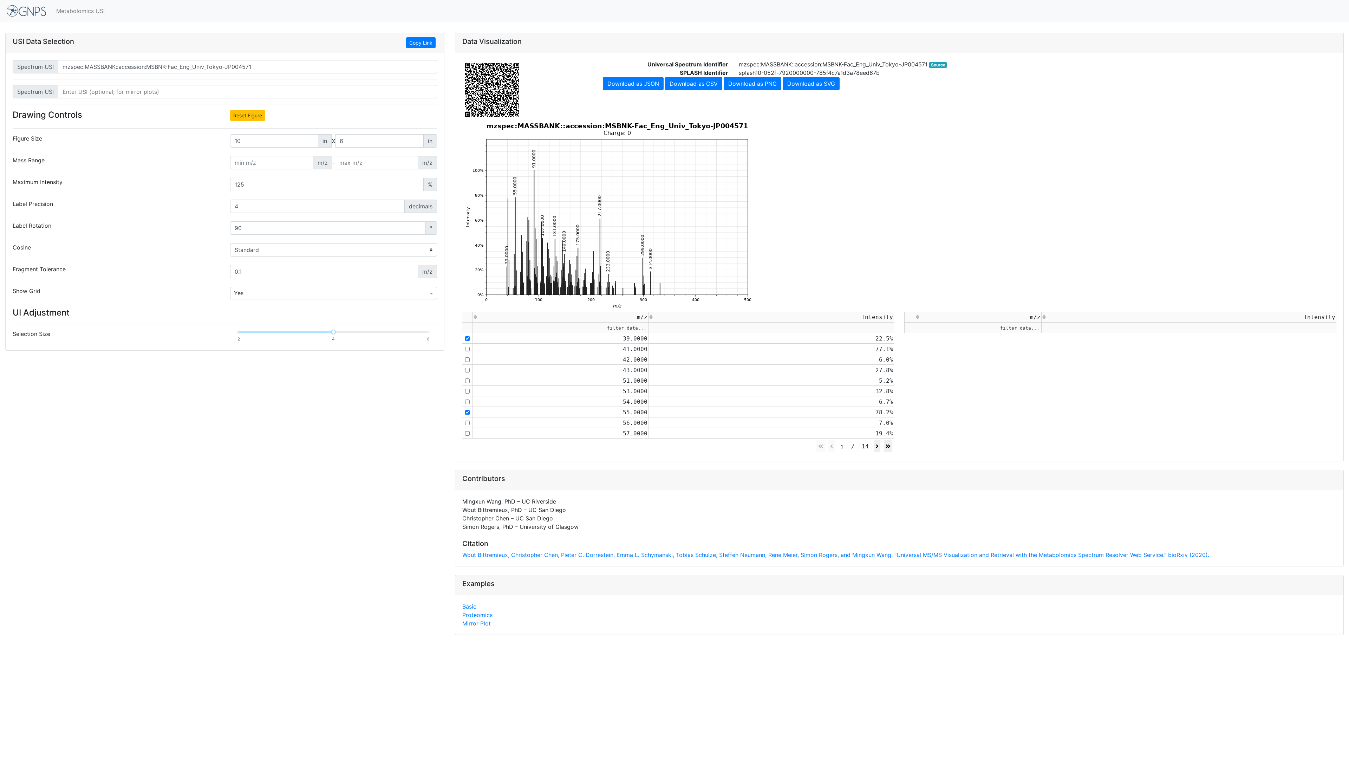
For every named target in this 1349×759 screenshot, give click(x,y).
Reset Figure (247, 115)
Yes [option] (238, 293)
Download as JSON (633, 83)
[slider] (333, 332)
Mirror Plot (476, 623)
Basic (469, 606)
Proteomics (477, 614)
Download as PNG (752, 83)
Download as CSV (694, 83)
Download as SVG (811, 83)
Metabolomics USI (80, 10)
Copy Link (420, 43)
